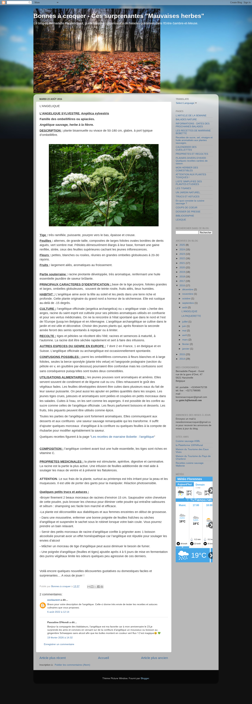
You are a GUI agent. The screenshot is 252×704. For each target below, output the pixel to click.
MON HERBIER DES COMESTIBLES (187, 169)
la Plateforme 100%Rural (189, 445)
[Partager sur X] (95, 586)
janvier (186, 348)
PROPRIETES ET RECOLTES (192, 154)
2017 (182, 281)
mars (185, 339)
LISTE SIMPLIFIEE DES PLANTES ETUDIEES (189, 183)
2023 (182, 254)
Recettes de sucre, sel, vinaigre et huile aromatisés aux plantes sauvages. (194, 140)
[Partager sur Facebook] (98, 586)
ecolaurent (53, 600)
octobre (186, 298)
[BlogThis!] (92, 586)
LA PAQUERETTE (191, 316)
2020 (182, 267)
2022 (182, 258)
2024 (182, 249)
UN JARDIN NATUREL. (188, 192)
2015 (182, 354)
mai (184, 330)
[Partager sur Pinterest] (102, 586)
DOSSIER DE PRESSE (188, 211)
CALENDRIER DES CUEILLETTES (186, 148)
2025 (182, 245)
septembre (188, 303)
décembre (188, 289)
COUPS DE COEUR (186, 207)
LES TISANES (183, 188)
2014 (182, 359)
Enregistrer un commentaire (59, 644)
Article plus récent (52, 658)
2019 (182, 272)
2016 (182, 285)
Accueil (103, 658)
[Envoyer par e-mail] (89, 586)
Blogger (145, 678)
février (186, 344)
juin (184, 326)
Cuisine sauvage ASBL (188, 441)
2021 (182, 263)
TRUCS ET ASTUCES (187, 196)
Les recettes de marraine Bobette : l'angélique (122, 436)
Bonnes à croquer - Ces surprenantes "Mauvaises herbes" (118, 15)
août (185, 307)
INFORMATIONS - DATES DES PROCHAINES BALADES (192, 125)
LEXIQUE (181, 219)
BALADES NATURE (186, 119)
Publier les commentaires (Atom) (72, 665)
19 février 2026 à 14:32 (60, 637)
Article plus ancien (154, 658)
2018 (182, 276)
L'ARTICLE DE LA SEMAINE (191, 115)
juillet (185, 321)
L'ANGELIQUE (189, 311)
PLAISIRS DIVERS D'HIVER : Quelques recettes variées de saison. (192, 161)
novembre (188, 294)
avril (184, 335)
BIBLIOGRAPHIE (185, 216)
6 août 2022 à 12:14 (58, 612)
